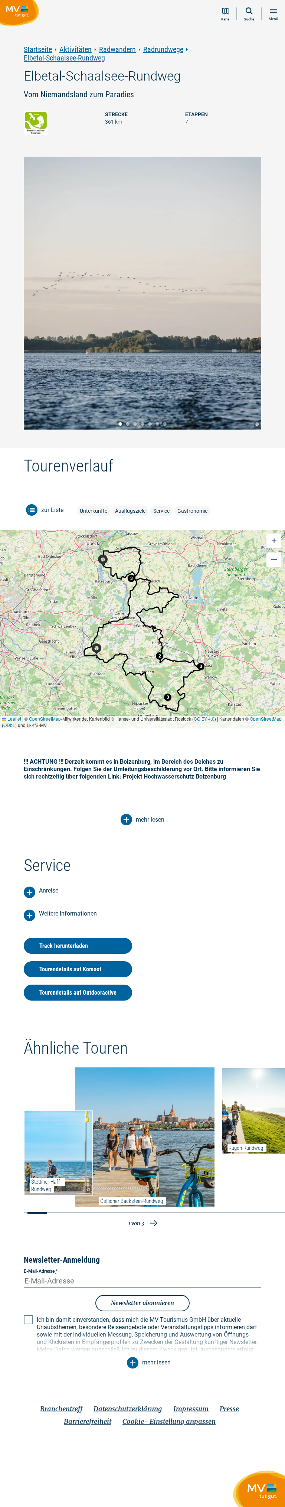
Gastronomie (192, 511)
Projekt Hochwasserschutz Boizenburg (174, 776)
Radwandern (117, 49)
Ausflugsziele (130, 511)
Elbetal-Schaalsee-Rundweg (64, 58)
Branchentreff (61, 1409)
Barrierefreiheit (87, 1421)
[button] (131, 578)
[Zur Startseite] (21, 14)
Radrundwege (163, 49)
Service (161, 511)
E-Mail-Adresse (41, 1271)
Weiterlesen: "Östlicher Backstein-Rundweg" (144, 1137)
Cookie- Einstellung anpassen (169, 1421)
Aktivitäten (75, 49)
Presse (229, 1409)
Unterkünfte (93, 511)
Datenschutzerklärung (128, 1409)
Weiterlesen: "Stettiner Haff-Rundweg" (58, 1153)
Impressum (191, 1409)
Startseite (38, 49)
